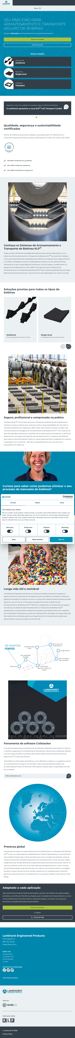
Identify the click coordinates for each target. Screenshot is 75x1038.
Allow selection (37, 539)
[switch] (28, 531)
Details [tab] (37, 502)
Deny (14, 539)
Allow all (61, 539)
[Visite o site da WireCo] (10, 1005)
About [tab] (62, 502)
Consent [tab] (13, 502)
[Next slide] (68, 346)
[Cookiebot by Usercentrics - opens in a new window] (64, 497)
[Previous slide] (62, 346)
